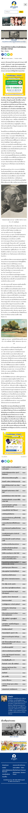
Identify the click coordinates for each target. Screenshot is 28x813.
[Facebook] (2, 54)
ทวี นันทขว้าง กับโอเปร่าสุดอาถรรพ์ (9, 609)
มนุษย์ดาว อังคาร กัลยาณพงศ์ (10, 597)
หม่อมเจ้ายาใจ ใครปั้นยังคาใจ (9, 689)
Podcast (23, 770)
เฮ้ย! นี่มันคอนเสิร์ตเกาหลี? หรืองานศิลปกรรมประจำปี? (11, 643)
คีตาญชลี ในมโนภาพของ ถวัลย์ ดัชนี (10, 491)
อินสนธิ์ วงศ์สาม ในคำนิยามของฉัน (11, 481)
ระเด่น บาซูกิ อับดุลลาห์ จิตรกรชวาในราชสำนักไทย (11, 655)
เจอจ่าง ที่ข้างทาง (6, 680)
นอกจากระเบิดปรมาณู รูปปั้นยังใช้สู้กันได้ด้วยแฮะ (11, 518)
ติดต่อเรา (23, 772)
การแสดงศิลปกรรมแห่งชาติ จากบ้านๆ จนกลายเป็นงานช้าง (10, 558)
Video (22, 768)
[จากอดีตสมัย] (14, 729)
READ (24, 467)
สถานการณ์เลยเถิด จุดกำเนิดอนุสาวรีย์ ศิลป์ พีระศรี (9, 506)
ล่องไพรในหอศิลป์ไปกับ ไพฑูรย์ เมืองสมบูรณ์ (10, 592)
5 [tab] (16, 736)
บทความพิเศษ (16, 768)
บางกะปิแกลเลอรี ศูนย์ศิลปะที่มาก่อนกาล (11, 529)
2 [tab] (11, 736)
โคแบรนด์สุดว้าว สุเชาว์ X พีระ (10, 633)
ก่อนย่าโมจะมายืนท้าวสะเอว (9, 575)
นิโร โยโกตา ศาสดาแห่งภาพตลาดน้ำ (11, 579)
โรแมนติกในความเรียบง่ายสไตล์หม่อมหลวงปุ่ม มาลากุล (10, 563)
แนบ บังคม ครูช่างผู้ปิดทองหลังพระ (11, 588)
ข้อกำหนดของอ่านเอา (16, 773)
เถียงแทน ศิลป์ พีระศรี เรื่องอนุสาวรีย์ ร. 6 (9, 668)
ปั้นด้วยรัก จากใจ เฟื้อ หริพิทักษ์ (10, 664)
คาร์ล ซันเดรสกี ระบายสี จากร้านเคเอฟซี (11, 540)
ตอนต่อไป (23, 457)
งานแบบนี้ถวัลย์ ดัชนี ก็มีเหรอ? (10, 510)
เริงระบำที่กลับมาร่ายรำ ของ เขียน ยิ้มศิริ (11, 486)
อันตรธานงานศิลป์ (7, 600)
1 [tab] (10, 736)
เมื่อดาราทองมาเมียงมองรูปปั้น (10, 478)
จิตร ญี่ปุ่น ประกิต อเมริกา (9, 584)
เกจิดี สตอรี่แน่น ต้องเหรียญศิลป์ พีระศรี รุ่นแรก (11, 468)
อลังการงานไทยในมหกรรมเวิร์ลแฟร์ (11, 651)
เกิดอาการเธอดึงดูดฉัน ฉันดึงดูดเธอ (10, 637)
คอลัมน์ (4, 768)
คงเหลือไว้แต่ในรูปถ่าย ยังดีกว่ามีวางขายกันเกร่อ (10, 534)
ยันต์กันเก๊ (4, 673)
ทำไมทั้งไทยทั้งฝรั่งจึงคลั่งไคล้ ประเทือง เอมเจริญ (9, 549)
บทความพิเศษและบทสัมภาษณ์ (7, 771)
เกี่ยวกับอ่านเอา (16, 770)
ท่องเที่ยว (4, 777)
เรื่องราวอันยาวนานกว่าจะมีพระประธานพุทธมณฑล (10, 614)
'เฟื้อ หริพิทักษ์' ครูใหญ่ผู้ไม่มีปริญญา (9, 619)
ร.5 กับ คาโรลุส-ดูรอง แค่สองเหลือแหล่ (10, 685)
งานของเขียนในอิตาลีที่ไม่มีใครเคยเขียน (11, 524)
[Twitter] (5, 54)
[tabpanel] (14, 729)
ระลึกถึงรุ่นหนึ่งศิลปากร (8, 514)
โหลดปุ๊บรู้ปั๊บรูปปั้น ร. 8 (8, 660)
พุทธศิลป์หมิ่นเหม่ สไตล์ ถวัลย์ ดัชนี (11, 496)
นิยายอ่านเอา (5, 765)
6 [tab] (17, 736)
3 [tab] (13, 736)
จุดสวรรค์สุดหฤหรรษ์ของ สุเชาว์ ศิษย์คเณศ (10, 473)
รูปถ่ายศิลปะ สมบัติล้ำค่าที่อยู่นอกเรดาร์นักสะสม (10, 625)
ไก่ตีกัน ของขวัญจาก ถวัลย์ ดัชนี (10, 553)
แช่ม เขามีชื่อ (5, 676)
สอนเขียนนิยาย (6, 774)
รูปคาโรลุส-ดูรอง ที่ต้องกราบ (9, 567)
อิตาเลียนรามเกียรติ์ (7, 629)
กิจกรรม (23, 765)
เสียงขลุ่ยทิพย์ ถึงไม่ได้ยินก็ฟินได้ (10, 571)
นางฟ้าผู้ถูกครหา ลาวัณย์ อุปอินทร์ (11, 604)
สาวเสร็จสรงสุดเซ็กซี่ (7, 647)
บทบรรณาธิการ (17, 765)
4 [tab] (14, 736)
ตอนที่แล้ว (4, 457)
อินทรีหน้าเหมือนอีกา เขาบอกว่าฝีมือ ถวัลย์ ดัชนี (11, 500)
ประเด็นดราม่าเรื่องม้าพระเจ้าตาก (10, 544)
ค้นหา (21, 12)
